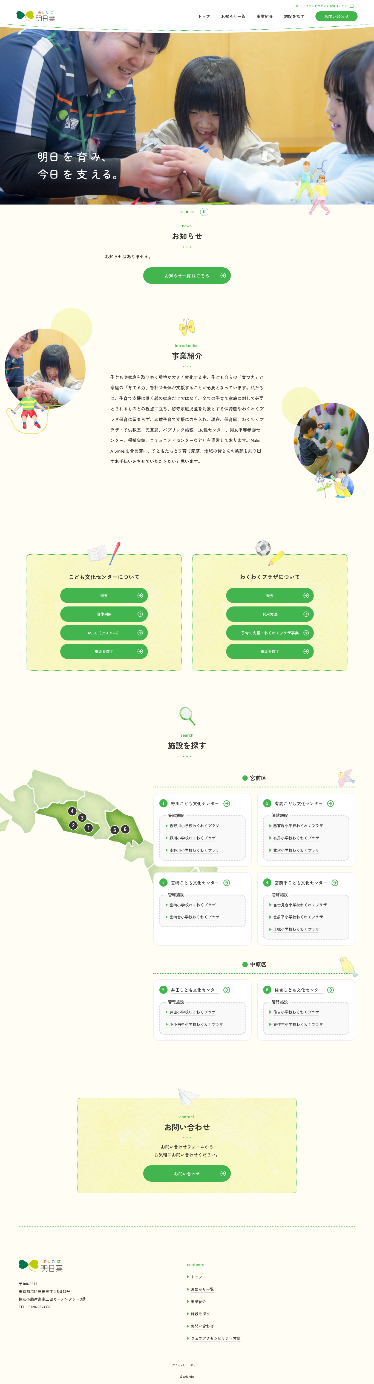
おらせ (233, 16)
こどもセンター (195, 803)
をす (294, 16)
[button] (181, 212)
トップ (204, 16)
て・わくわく (270, 633)
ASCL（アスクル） (104, 633)
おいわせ (336, 16)
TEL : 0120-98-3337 (35, 1306)
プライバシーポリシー (187, 1365)
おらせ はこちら (187, 275)
